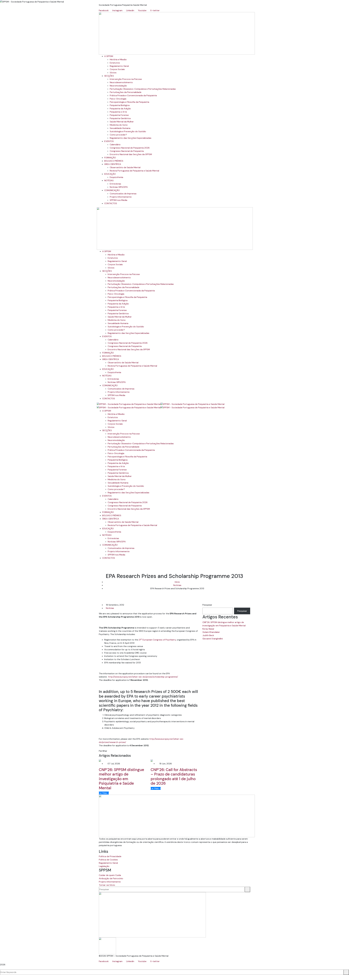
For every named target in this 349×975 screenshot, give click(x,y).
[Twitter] (111, 750)
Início (177, 582)
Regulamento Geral (108, 862)
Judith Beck (208, 635)
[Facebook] (108, 750)
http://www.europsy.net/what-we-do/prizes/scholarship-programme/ (143, 676)
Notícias (177, 585)
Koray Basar (208, 628)
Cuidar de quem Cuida (110, 875)
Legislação (104, 866)
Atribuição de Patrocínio (111, 878)
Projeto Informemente (110, 881)
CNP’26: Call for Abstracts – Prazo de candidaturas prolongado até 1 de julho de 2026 (174, 776)
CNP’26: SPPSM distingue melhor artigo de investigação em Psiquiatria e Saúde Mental (121, 778)
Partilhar (103, 750)
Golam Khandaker (211, 632)
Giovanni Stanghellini (212, 638)
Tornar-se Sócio (107, 885)
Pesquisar (207, 604)
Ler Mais (104, 793)
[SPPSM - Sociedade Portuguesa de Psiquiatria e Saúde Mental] (129, 404)
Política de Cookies (108, 859)
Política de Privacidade (110, 856)
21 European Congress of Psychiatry (157, 639)
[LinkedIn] (113, 750)
